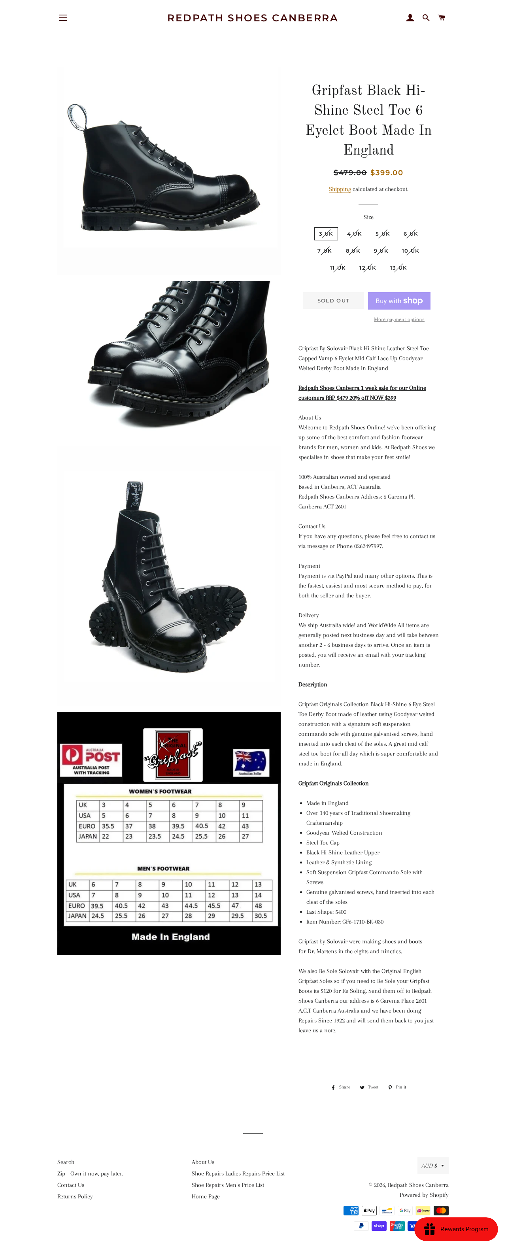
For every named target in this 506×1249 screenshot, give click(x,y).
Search (65, 1162)
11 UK (338, 268)
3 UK (326, 234)
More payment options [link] (399, 319)
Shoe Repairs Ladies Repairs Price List (238, 1173)
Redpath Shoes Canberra (252, 18)
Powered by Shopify (424, 1194)
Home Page (206, 1196)
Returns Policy (75, 1196)
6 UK (411, 234)
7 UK (324, 251)
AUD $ (429, 1165)
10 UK (410, 251)
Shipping (340, 189)
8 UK (353, 251)
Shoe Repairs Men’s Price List (228, 1185)
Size (369, 217)
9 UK (381, 251)
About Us (203, 1162)
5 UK (383, 234)
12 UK (367, 268)
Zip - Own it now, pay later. (90, 1173)
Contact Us (70, 1185)
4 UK (354, 234)
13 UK (398, 268)
